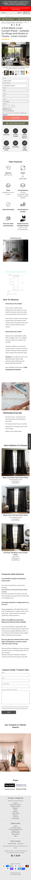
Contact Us (20, 843)
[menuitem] (6, 72)
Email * (3, 678)
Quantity (5, 103)
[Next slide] (28, 72)
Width (4, 87)
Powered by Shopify (15, 874)
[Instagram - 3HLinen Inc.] (14, 25)
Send (8, 712)
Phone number (5, 683)
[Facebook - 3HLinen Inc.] (12, 25)
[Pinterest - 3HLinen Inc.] (17, 25)
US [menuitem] (20, 12)
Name (3, 672)
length (4, 93)
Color (4, 78)
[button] (5, 39)
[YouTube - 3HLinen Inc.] (19, 25)
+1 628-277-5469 (23, 1)
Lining (4, 99)
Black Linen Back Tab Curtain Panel (15, 477)
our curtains (7, 609)
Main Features (9, 19)
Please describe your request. (9, 689)
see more (15, 482)
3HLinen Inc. (17, 873)
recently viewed (29, 442)
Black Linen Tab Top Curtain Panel (15, 515)
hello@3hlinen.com (22, 3)
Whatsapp (5, 3)
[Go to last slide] (3, 72)
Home (3, 22)
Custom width (23, 178)
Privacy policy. (24, 708)
